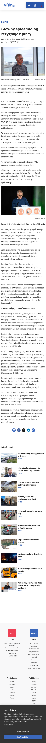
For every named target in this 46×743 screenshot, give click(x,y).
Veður (34, 693)
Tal (34, 704)
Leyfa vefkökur (23, 737)
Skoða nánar (8, 725)
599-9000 (14, 656)
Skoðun (12, 693)
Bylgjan (34, 695)
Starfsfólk (34, 657)
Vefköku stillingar (23, 731)
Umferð (33, 660)
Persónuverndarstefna (12, 648)
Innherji (34, 681)
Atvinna (33, 687)
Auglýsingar (34, 646)
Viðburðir (34, 690)
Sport (12, 687)
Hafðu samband (34, 649)
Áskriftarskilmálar (34, 654)
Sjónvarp (12, 695)
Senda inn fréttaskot (33, 668)
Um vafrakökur (34, 665)
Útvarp (12, 698)
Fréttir (12, 681)
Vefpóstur (34, 663)
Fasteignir (34, 684)
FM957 (34, 698)
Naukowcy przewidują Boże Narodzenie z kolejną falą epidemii (30, 585)
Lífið (12, 690)
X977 (34, 701)
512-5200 (35, 643)
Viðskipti (12, 684)
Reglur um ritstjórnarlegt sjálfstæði (12, 644)
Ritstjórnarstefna (34, 651)
